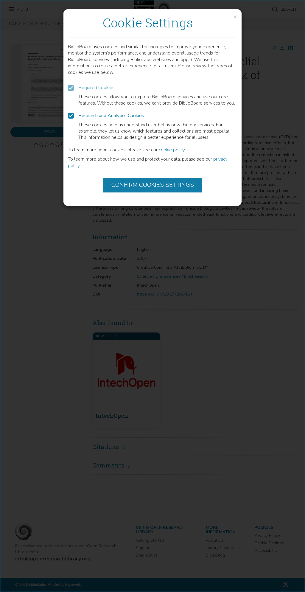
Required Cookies (96, 87)
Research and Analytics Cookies (111, 115)
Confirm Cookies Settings (152, 185)
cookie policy (172, 150)
